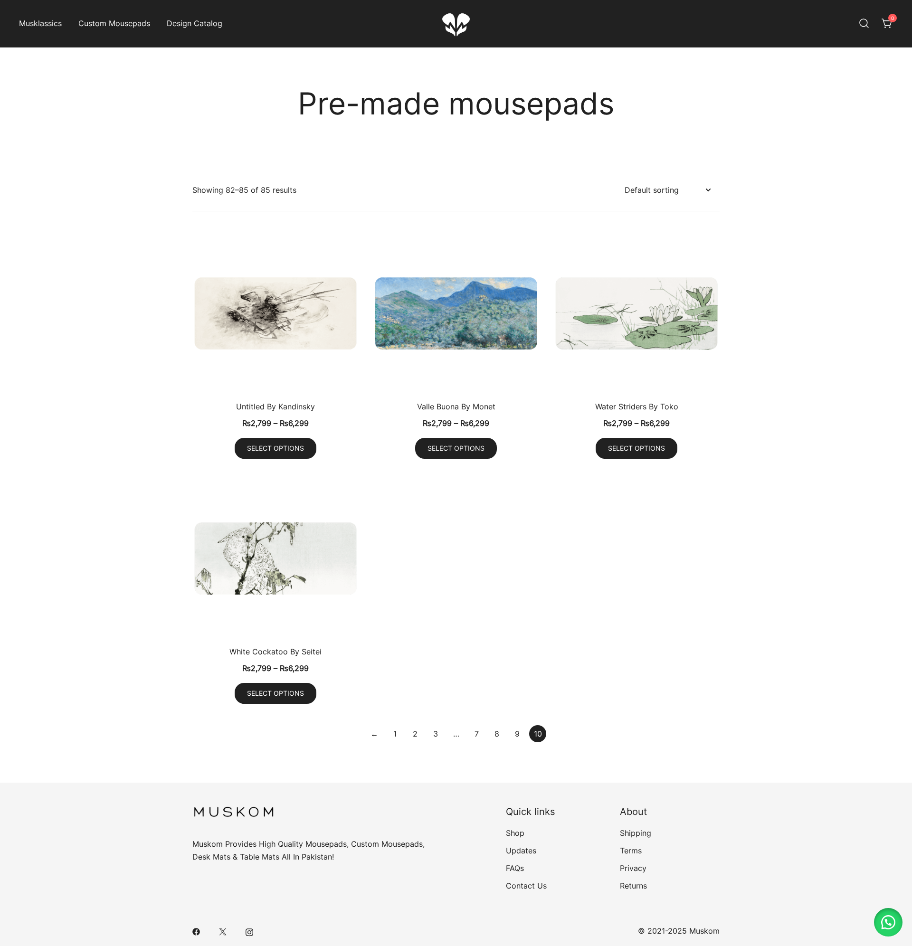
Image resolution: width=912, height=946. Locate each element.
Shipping (635, 833)
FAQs (515, 868)
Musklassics (40, 23)
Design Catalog (194, 23)
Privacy (633, 868)
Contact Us (526, 885)
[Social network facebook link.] (196, 931)
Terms (631, 850)
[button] (888, 922)
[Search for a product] (864, 23)
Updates (521, 850)
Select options (275, 448)
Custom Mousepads (114, 23)
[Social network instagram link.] (249, 931)
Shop (515, 833)
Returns (633, 885)
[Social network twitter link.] (223, 931)
